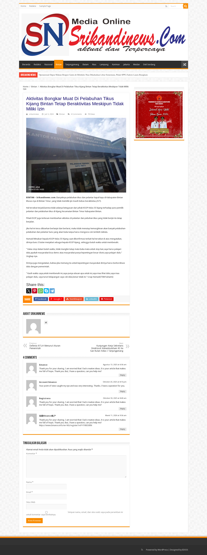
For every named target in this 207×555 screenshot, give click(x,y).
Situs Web (30, 502)
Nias (94, 64)
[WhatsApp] (40, 290)
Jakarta (126, 64)
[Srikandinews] (104, 34)
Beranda (26, 64)
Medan (136, 64)
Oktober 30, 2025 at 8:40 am (114, 398)
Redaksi (32, 6)
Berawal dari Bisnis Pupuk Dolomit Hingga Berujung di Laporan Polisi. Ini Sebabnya (76, 75)
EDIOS (185, 550)
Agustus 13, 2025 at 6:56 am (114, 365)
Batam (86, 64)
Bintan (59, 64)
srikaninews (34, 114)
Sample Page (45, 6)
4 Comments (76, 114)
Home (23, 6)
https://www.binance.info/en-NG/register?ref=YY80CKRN (65, 425)
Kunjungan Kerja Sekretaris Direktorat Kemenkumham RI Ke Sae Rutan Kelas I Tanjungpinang (106, 347)
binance (43, 365)
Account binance (48, 382)
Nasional (48, 64)
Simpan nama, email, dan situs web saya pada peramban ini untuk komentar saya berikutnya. (74, 513)
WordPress (163, 550)
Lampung (104, 64)
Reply (122, 375)
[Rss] (166, 6)
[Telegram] (52, 290)
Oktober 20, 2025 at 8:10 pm (114, 382)
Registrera (44, 398)
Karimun (116, 64)
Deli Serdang (149, 64)
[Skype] (46, 290)
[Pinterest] (34, 290)
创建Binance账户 (47, 416)
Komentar (31, 453)
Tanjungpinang (72, 64)
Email (29, 492)
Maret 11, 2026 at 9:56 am (115, 415)
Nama (29, 482)
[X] (28, 290)
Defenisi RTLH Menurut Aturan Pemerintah (44, 346)
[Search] (185, 6)
